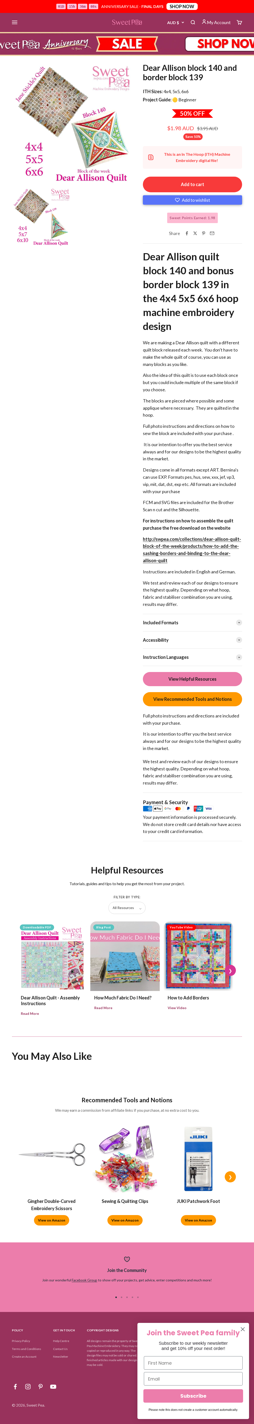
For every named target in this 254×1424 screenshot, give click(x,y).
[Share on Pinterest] (203, 233)
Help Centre (61, 1341)
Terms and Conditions (26, 1349)
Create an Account (24, 1356)
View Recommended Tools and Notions (192, 699)
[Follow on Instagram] (28, 1386)
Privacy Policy (21, 1341)
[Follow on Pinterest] (40, 1386)
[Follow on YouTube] (53, 1386)
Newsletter (60, 1356)
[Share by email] (212, 233)
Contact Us (60, 1349)
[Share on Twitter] (195, 233)
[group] (127, 44)
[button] (192, 200)
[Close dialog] (242, 1329)
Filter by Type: (127, 897)
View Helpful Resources (192, 679)
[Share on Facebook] (187, 233)
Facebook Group (84, 1280)
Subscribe (193, 1395)
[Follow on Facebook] (15, 1386)
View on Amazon (51, 1220)
